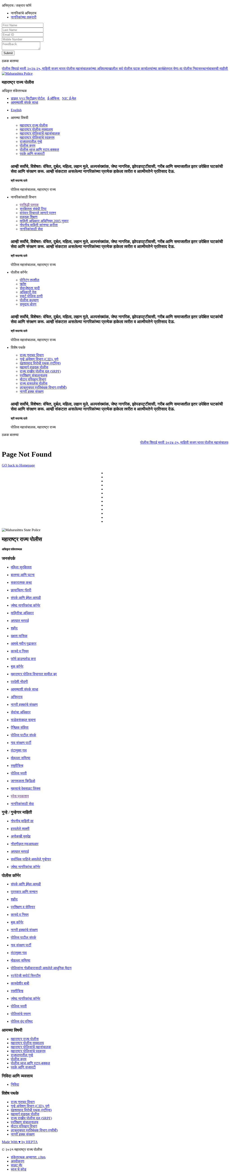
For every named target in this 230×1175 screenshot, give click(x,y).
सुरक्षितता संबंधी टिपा (33, 209)
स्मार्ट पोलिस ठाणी (31, 296)
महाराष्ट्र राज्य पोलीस (34, 125)
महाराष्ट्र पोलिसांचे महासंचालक (40, 133)
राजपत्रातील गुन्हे (31, 141)
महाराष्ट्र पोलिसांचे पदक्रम (37, 137)
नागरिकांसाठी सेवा (31, 229)
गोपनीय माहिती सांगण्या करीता (39, 225)
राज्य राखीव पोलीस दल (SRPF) (40, 371)
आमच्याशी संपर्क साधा (24, 102)
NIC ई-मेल (69, 98)
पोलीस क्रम (27, 145)
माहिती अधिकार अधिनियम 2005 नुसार (44, 221)
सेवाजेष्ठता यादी (30, 288)
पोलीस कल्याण (29, 300)
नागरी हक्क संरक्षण (32, 391)
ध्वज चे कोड (18, 1169)
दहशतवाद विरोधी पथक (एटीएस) (40, 363)
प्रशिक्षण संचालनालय (33, 375)
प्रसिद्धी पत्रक (29, 205)
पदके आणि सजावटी (32, 154)
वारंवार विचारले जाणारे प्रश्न (38, 213)
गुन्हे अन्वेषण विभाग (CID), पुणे (39, 359)
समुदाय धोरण (28, 304)
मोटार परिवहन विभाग (33, 379)
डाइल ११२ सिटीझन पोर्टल (28, 98)
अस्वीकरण (17, 1161)
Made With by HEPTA (20, 1142)
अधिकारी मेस (28, 292)
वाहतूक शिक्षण (29, 217)
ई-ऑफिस (53, 98)
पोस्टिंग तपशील (29, 280)
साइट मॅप (16, 1165)
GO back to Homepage (18, 465)
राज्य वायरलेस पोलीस (33, 383)
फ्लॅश (23, 284)
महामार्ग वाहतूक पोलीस (34, 367)
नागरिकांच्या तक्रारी (23, 17)
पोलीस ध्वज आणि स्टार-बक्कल (39, 149)
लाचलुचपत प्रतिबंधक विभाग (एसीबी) (43, 387)
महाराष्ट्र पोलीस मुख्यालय (36, 129)
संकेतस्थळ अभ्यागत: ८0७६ (28, 1157)
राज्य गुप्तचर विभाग (32, 355)
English (16, 110)
